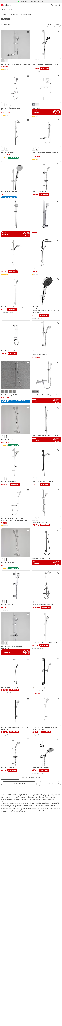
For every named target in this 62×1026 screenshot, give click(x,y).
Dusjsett (29, 14)
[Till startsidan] (6, 5)
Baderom (15, 14)
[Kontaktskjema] (52, 5)
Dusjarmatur (22, 14)
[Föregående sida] (41, 783)
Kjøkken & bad (6, 14)
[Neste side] (58, 783)
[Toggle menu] (59, 5)
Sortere (57, 25)
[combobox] (49, 783)
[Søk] (2, 9)
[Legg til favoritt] (28, 32)
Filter (49, 25)
